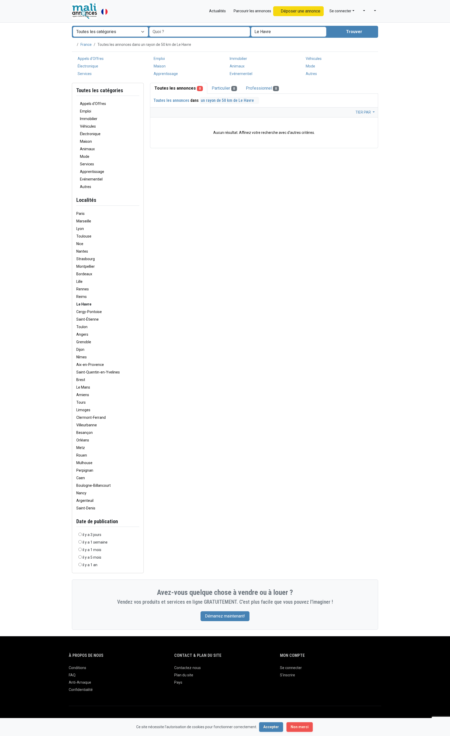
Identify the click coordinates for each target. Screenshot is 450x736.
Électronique (87, 66)
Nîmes (81, 357)
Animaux (237, 66)
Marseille (83, 221)
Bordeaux (84, 274)
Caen (80, 478)
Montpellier (85, 266)
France (86, 44)
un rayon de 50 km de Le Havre (228, 100)
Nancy (81, 493)
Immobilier (238, 59)
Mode (310, 66)
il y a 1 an (90, 565)
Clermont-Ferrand (91, 417)
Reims (81, 297)
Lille (79, 281)
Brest (80, 380)
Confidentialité (81, 690)
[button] (362, 11)
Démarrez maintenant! (225, 616)
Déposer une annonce (300, 11)
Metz (80, 448)
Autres (311, 74)
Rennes (82, 289)
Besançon (84, 433)
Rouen (81, 455)
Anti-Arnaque (80, 682)
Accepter (271, 727)
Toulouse (83, 236)
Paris (80, 213)
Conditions (77, 668)
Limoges (83, 410)
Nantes (82, 251)
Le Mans (83, 387)
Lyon (80, 229)
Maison (159, 66)
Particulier (223, 88)
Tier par (363, 112)
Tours (81, 402)
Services (84, 74)
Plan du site (183, 675)
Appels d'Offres (90, 59)
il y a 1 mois (92, 550)
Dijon (80, 349)
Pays (178, 682)
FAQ (72, 675)
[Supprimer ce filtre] (137, 200)
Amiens (82, 395)
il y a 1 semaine (95, 542)
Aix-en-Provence (90, 365)
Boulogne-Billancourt (93, 485)
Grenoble (83, 342)
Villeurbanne (86, 425)
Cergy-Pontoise (89, 312)
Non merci (300, 727)
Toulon (82, 327)
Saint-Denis (85, 508)
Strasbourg (85, 259)
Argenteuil (84, 500)
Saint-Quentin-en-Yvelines (98, 372)
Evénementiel (240, 74)
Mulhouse (84, 463)
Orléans (82, 440)
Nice (79, 244)
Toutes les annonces (177, 88)
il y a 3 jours (92, 535)
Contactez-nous (187, 668)
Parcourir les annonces (252, 11)
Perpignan (84, 470)
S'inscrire (287, 675)
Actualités (217, 11)
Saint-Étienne (87, 319)
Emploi (159, 59)
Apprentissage (165, 74)
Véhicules (313, 59)
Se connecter (291, 668)
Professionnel (261, 88)
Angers (82, 334)
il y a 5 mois (92, 557)
